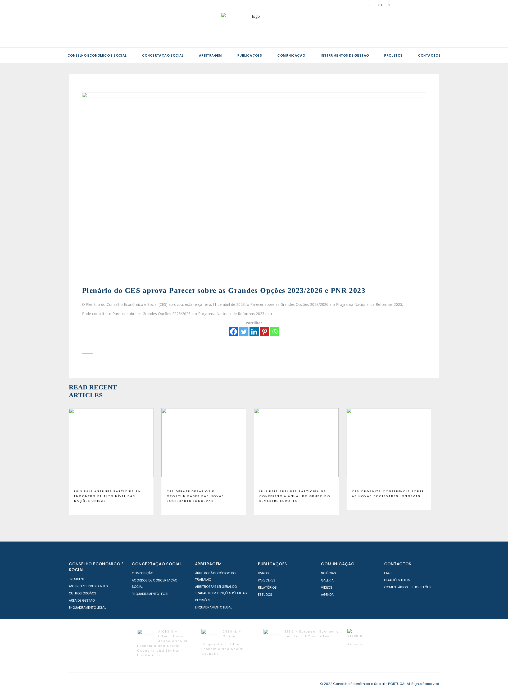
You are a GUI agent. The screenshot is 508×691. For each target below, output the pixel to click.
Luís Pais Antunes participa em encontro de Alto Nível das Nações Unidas (107, 496)
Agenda (327, 594)
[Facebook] (233, 331)
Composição (142, 573)
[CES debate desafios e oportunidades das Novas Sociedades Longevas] (203, 446)
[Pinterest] (264, 331)
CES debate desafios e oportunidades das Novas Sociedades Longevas (195, 496)
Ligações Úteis (397, 580)
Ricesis (354, 644)
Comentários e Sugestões (407, 587)
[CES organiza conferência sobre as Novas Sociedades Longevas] (389, 446)
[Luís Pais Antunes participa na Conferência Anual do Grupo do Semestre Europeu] (296, 446)
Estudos (265, 594)
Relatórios (267, 587)
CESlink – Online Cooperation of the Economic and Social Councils (222, 642)
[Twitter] (243, 331)
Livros (263, 573)
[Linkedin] (254, 331)
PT (380, 5)
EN (388, 5)
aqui (269, 313)
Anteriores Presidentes (88, 586)
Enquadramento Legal (87, 607)
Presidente (77, 579)
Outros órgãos (82, 593)
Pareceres (266, 580)
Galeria (327, 580)
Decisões (202, 600)
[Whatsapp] (274, 331)
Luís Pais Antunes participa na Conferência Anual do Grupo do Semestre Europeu (294, 496)
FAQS (388, 573)
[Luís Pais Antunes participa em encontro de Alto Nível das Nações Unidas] (111, 446)
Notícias (328, 573)
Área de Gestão (82, 600)
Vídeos (326, 587)
